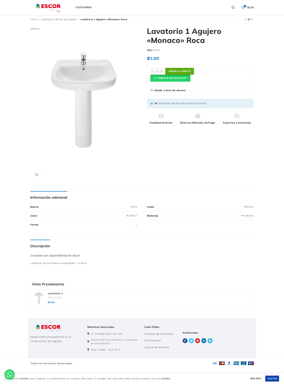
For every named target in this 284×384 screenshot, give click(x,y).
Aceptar (272, 378)
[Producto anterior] (245, 19)
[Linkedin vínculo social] (203, 340)
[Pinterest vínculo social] (197, 340)
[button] (170, 77)
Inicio (34, 19)
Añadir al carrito (179, 71)
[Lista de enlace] (113, 333)
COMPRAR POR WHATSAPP (171, 78)
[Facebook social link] (185, 340)
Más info (255, 378)
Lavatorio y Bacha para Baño (59, 19)
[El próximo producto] (252, 19)
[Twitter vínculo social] (191, 340)
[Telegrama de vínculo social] (210, 340)
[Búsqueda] (233, 7)
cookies (24, 378)
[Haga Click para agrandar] (37, 175)
